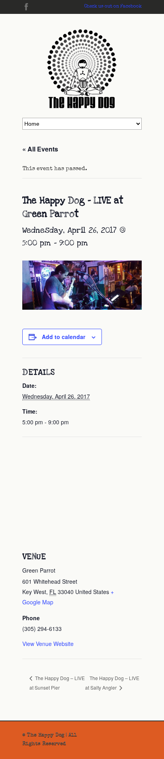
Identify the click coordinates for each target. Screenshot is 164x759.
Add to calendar (63, 337)
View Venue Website (48, 644)
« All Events (40, 148)
